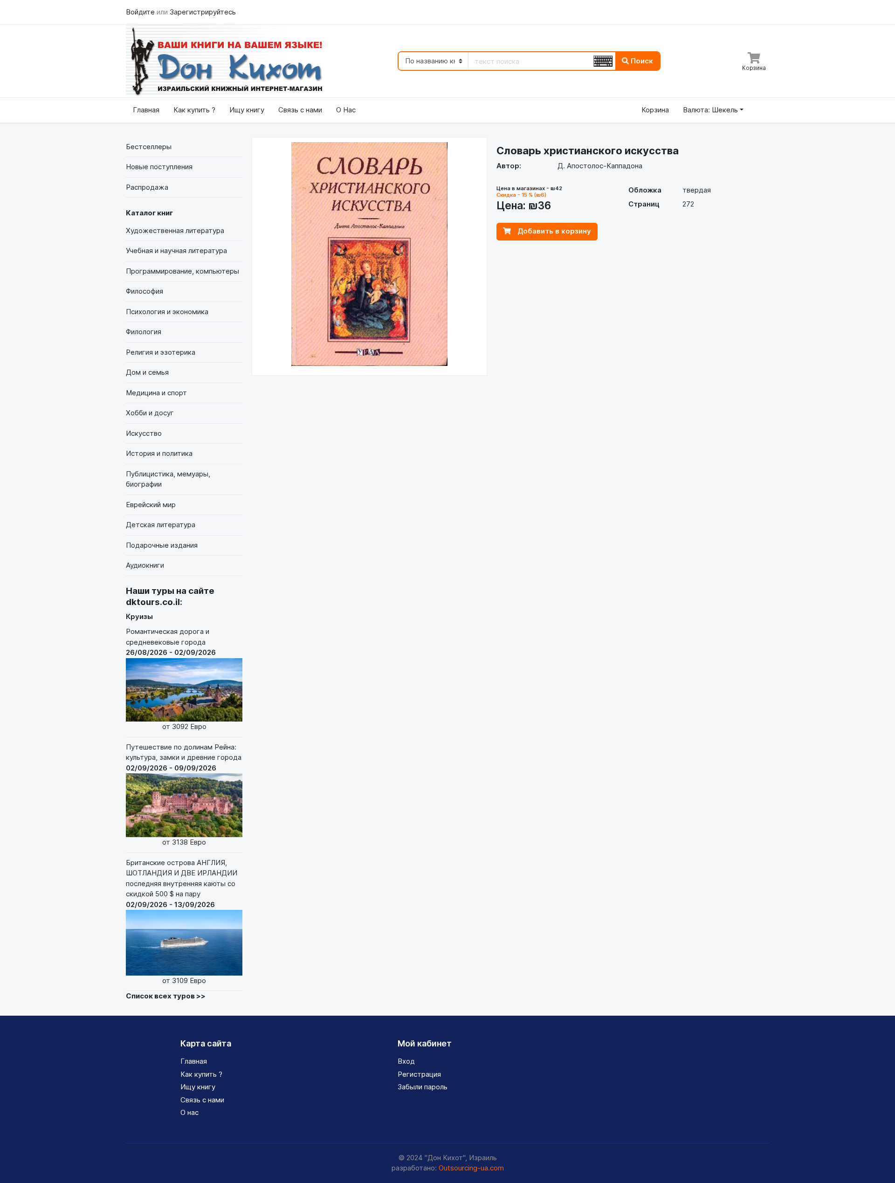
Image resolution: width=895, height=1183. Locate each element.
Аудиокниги (145, 565)
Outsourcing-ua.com (471, 1167)
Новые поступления (159, 166)
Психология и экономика (167, 311)
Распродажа (147, 187)
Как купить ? (194, 109)
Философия (144, 291)
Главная (146, 109)
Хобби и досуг (150, 412)
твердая (696, 190)
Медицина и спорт (156, 392)
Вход (406, 1061)
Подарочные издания (162, 545)
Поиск (641, 60)
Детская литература (160, 524)
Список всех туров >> (166, 995)
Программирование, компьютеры (182, 271)
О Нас (346, 109)
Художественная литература (175, 230)
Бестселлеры (149, 146)
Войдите (141, 11)
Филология (143, 331)
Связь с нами (300, 109)
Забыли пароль (423, 1086)
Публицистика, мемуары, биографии (168, 479)
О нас (189, 1112)
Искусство (144, 433)
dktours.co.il (153, 602)
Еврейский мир (151, 504)
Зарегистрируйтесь (203, 11)
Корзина (655, 109)
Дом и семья (147, 372)
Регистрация (419, 1074)
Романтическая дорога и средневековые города (171, 679)
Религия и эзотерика (160, 352)
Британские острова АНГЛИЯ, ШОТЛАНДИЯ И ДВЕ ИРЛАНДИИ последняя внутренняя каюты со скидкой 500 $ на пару (181, 921)
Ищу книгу (246, 109)
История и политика (159, 453)
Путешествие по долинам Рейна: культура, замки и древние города (183, 794)
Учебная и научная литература (176, 250)
